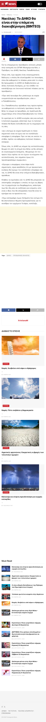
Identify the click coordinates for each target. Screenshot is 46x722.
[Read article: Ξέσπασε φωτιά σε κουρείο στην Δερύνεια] (6, 596)
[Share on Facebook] (15, 59)
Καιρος (21, 9)
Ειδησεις (9, 15)
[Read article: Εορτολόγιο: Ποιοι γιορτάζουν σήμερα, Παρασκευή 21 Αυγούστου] (6, 673)
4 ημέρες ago (17, 615)
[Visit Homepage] (10, 4)
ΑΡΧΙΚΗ (4, 711)
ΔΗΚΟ (9, 255)
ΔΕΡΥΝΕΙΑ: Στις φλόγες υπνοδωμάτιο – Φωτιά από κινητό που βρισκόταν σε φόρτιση (26, 634)
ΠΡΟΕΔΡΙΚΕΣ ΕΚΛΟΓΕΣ (21, 255)
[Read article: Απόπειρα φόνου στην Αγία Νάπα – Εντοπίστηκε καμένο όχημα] (6, 613)
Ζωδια (28, 9)
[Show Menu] (3, 4)
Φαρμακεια (5, 9)
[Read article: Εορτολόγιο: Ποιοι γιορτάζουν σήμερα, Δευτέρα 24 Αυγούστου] (6, 625)
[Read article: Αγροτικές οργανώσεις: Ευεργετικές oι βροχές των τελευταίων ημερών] (23, 435)
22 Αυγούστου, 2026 (18, 648)
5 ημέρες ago (7, 374)
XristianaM (7, 32)
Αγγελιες (34, 9)
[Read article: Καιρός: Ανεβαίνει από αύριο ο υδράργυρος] (23, 351)
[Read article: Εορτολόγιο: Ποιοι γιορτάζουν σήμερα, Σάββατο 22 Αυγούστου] (6, 654)
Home (3, 15)
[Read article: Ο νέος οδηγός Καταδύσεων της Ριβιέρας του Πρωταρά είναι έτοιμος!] (6, 587)
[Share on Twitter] (27, 59)
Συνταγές (41, 9)
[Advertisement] (23, 229)
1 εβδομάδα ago (8, 505)
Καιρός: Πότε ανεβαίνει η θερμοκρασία (17, 410)
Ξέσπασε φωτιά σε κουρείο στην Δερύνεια (28, 594)
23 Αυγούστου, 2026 (18, 627)
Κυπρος (16, 15)
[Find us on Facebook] (2, 707)
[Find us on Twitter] (4, 707)
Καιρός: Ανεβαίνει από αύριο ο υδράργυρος (19, 368)
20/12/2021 (18, 32)
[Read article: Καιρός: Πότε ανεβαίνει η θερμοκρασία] (23, 393)
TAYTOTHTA (12, 711)
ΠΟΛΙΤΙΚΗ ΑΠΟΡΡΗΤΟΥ (26, 711)
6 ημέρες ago (7, 416)
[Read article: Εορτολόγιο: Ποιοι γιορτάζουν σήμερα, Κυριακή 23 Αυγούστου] (6, 645)
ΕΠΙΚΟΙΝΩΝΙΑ (6, 713)
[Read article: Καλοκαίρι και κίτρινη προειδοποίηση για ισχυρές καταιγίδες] (23, 479)
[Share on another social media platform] (38, 59)
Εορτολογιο (14, 9)
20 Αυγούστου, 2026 (18, 675)
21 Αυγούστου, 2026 (18, 657)
